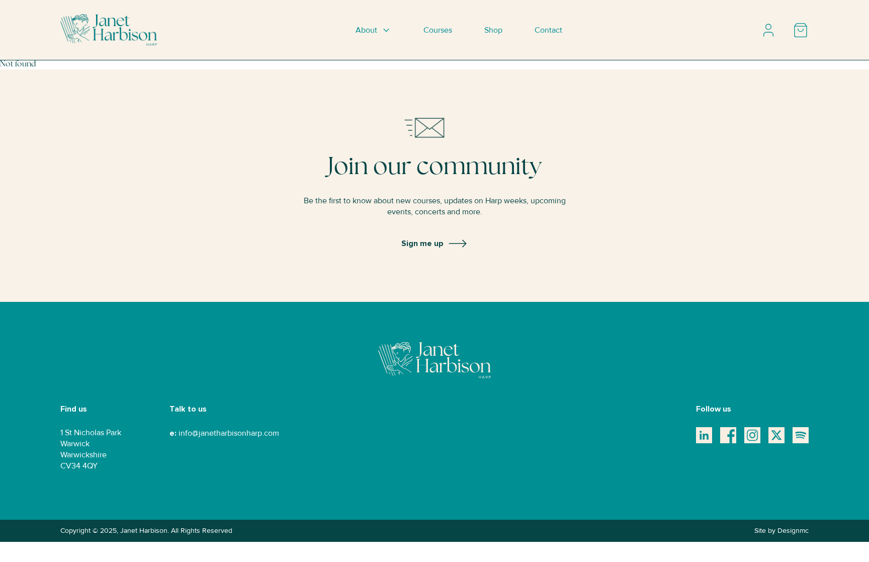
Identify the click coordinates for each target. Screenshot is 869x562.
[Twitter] (776, 435)
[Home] (108, 30)
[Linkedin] (704, 435)
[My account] (768, 30)
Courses (437, 30)
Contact (548, 30)
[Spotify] (801, 435)
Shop (493, 30)
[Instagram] (752, 435)
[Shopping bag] (801, 30)
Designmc (793, 530)
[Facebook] (728, 435)
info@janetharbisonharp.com (229, 433)
